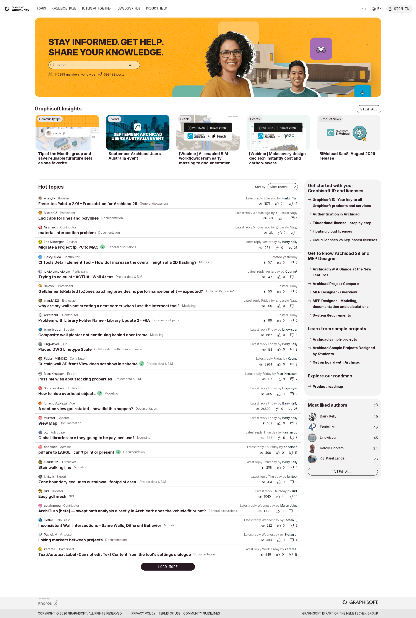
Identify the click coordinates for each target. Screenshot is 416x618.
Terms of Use (169, 613)
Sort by (260, 187)
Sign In (401, 8)
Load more (168, 567)
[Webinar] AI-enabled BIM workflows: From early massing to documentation (205, 158)
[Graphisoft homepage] (360, 603)
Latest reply (254, 198)
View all (369, 109)
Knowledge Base (64, 8)
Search (364, 9)
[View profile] (40, 198)
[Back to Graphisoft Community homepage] (17, 8)
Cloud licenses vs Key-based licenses (345, 240)
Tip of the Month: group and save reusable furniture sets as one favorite (65, 158)
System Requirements (332, 315)
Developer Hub (129, 8)
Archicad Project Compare (336, 283)
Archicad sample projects (335, 339)
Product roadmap (328, 386)
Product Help (156, 8)
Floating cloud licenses (332, 231)
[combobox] (94, 65)
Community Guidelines (201, 613)
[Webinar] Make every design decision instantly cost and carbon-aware (277, 158)
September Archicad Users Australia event (135, 156)
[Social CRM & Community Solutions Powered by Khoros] (47, 602)
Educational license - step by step (342, 223)
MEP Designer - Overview (335, 292)
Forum (41, 8)
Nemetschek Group (362, 613)
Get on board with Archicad (336, 362)
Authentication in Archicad (336, 214)
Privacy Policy (144, 613)
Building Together (97, 8)
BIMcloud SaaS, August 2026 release (347, 156)
